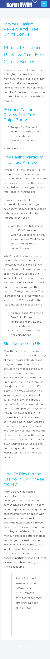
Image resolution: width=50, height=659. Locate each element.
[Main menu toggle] (44, 4)
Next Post (25, 646)
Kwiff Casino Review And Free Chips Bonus (26, 621)
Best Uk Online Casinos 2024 (21, 465)
